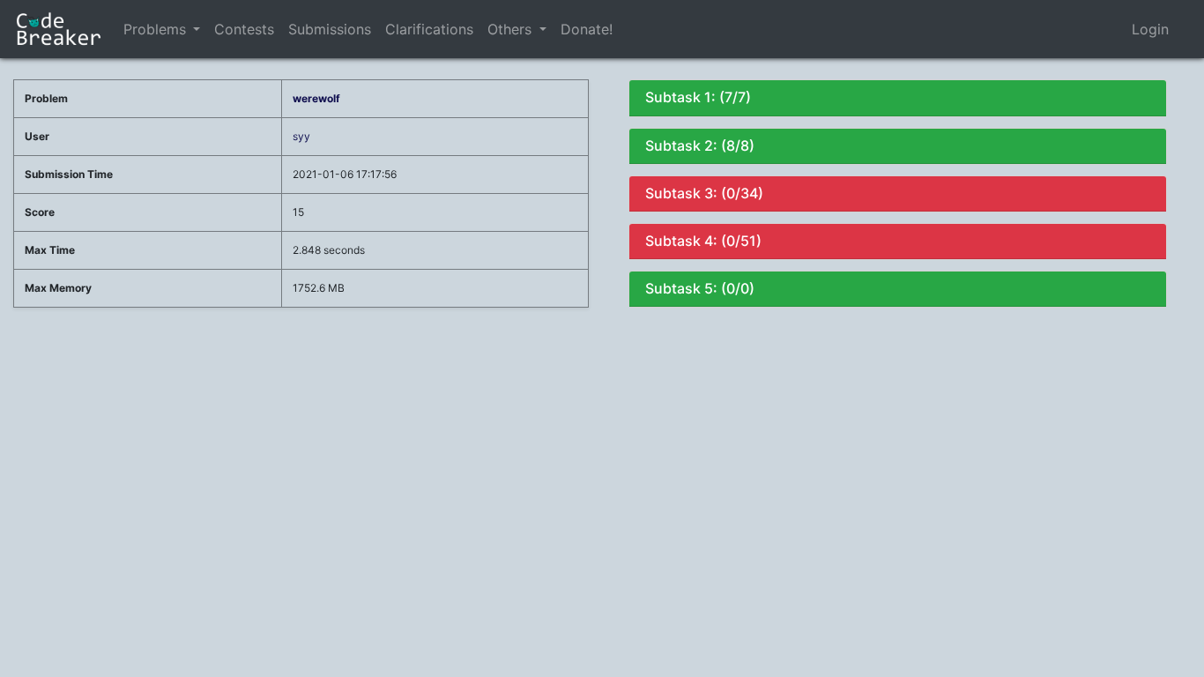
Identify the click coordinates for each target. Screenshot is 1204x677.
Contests (244, 29)
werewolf (316, 98)
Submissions (329, 29)
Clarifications (429, 29)
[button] (196, 29)
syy (301, 136)
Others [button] (511, 29)
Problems (154, 29)
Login (1150, 29)
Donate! (587, 29)
